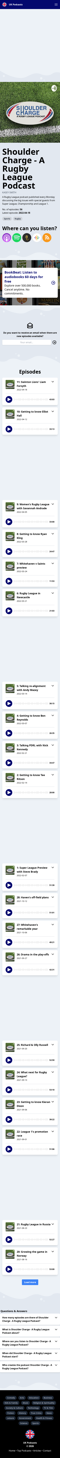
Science (23, 1423)
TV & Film (48, 1408)
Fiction (10, 1413)
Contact (47, 1450)
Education (34, 1397)
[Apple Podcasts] (7, 238)
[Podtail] (27, 238)
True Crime (36, 1413)
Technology (33, 1408)
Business (48, 1397)
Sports (7, 218)
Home (12, 1450)
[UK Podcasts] (30, 1434)
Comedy (11, 1397)
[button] (56, 4)
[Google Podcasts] (37, 238)
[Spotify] (17, 238)
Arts (22, 1397)
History (22, 1413)
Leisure (10, 1418)
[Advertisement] (30, 39)
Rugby (18, 218)
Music (25, 1402)
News (49, 1413)
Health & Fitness (44, 1418)
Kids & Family (11, 1402)
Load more (30, 1282)
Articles (37, 1450)
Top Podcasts (24, 1450)
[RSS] (47, 238)
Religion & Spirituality (43, 1402)
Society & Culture (14, 1408)
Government (25, 1418)
